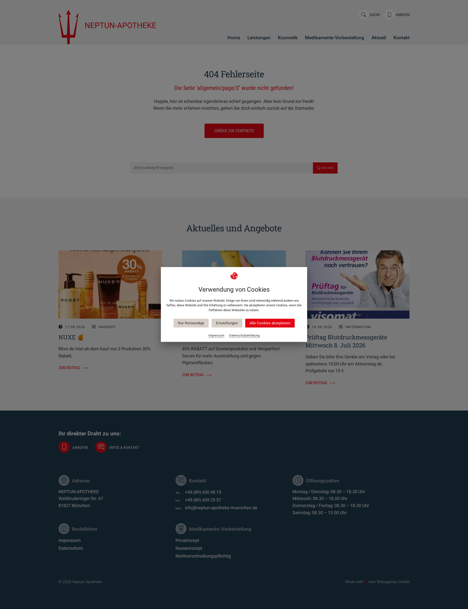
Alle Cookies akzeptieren (270, 323)
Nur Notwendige (191, 323)
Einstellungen (227, 323)
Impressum (216, 335)
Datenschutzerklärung (244, 335)
